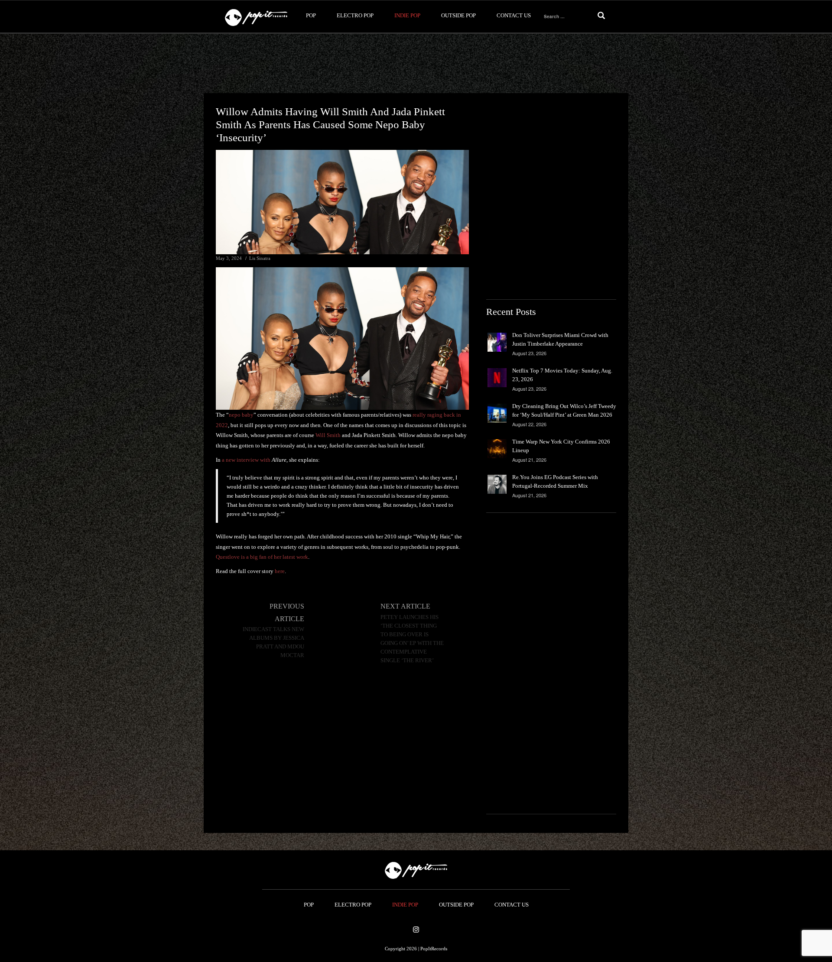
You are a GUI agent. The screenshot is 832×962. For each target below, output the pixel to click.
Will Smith (328, 435)
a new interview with (254, 460)
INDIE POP (407, 15)
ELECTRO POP (355, 15)
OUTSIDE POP (458, 15)
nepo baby (241, 414)
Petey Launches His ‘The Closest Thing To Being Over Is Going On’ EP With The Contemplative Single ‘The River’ (412, 639)
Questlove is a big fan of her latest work (262, 557)
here (280, 571)
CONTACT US (514, 15)
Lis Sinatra (259, 258)
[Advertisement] (416, 63)
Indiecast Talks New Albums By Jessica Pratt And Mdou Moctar (273, 642)
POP (311, 15)
